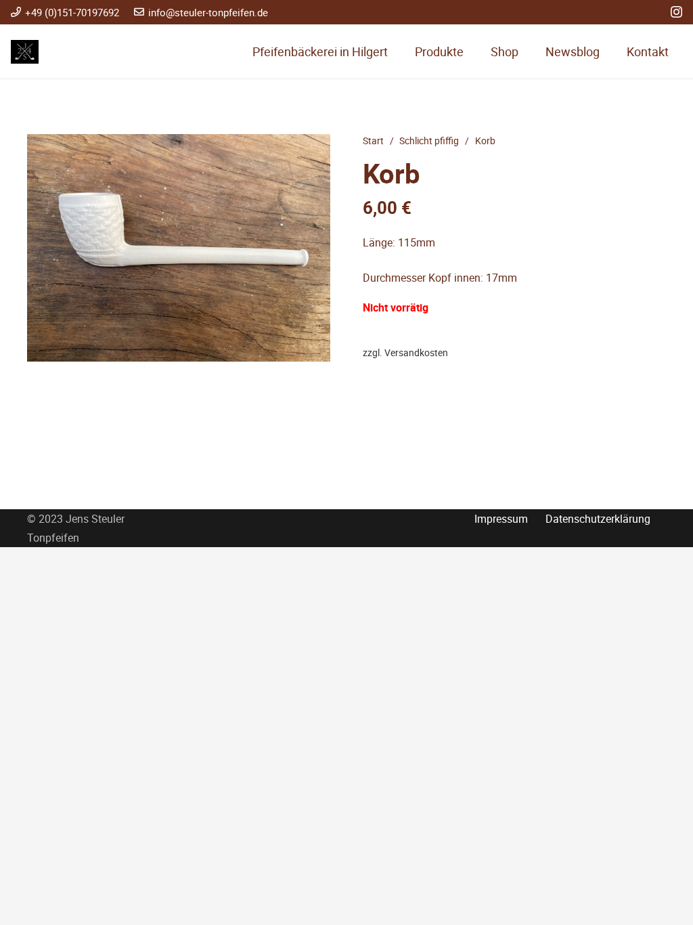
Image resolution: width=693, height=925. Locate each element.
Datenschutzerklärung (597, 518)
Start (373, 140)
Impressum (501, 518)
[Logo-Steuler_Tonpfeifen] (25, 52)
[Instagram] (676, 12)
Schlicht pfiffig (429, 140)
